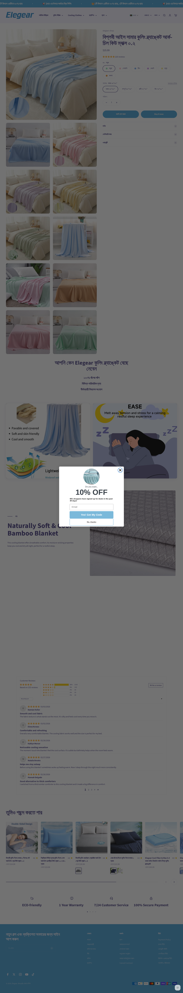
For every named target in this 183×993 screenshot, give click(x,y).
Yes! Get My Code (91, 514)
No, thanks (91, 522)
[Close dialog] (120, 470)
